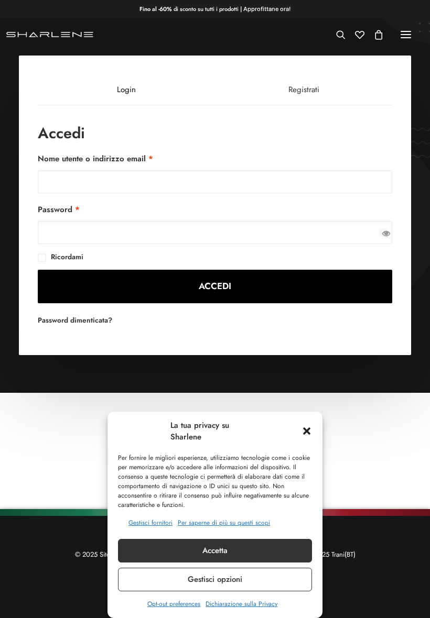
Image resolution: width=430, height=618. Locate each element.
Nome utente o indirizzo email (95, 158)
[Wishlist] (355, 34)
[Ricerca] (336, 34)
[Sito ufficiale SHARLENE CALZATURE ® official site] (51, 34)
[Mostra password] (383, 233)
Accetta (215, 550)
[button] (307, 431)
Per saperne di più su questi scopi (224, 522)
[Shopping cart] (373, 34)
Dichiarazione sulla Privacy (241, 604)
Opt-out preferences (173, 604)
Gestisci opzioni (215, 579)
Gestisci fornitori (150, 522)
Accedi (215, 286)
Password (59, 209)
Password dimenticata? (75, 320)
